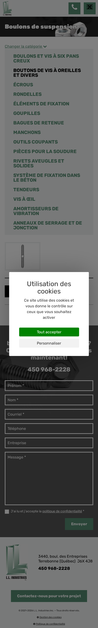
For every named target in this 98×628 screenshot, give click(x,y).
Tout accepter (49, 332)
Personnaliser (49, 343)
